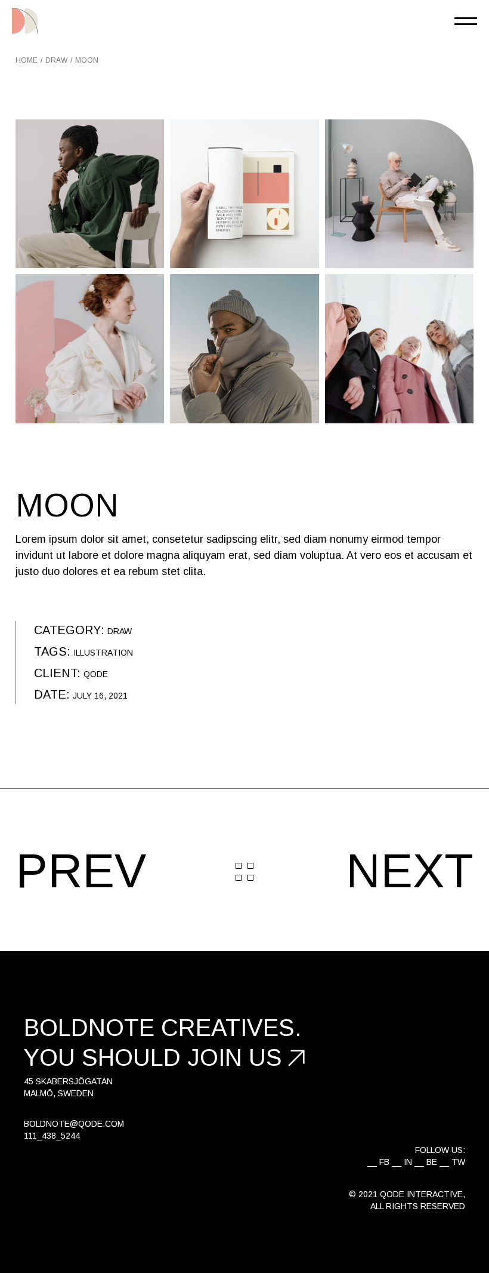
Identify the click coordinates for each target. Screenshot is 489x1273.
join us (234, 1057)
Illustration (103, 652)
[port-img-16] (399, 193)
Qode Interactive (421, 1194)
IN (408, 1162)
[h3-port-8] (244, 193)
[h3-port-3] (90, 348)
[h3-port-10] (399, 348)
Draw (119, 631)
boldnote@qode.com (74, 1124)
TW (458, 1162)
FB (384, 1162)
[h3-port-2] (244, 348)
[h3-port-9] (90, 193)
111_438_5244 (52, 1135)
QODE (95, 674)
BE (431, 1162)
